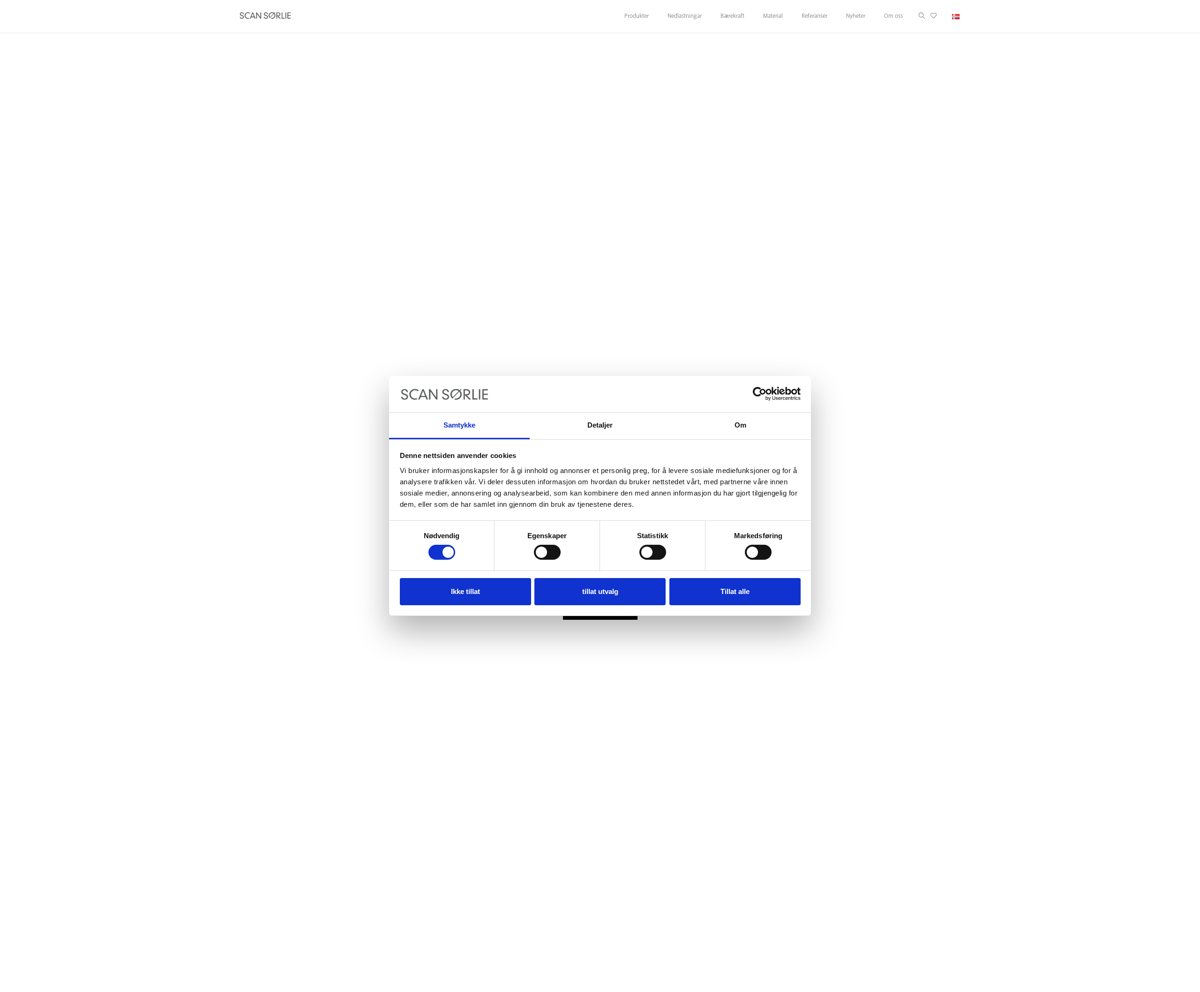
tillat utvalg (600, 591)
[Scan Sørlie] (265, 16)
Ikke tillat (465, 591)
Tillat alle (735, 591)
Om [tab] (740, 425)
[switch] (547, 552)
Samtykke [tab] (459, 425)
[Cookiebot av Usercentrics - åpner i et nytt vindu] (760, 394)
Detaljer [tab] (600, 425)
